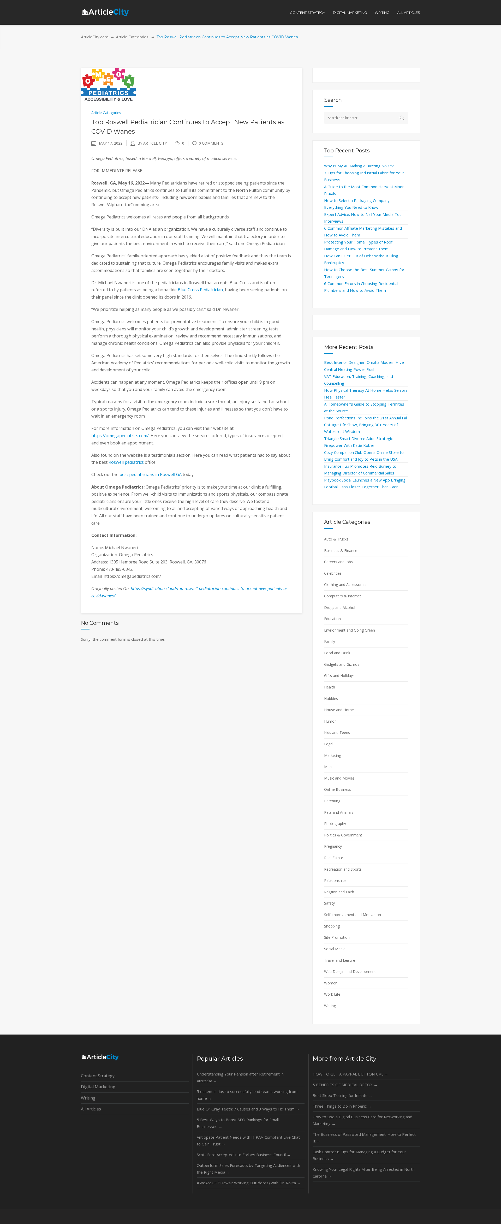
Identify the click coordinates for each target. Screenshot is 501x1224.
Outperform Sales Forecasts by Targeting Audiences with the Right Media (248, 1169)
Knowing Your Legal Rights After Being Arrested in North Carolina (364, 1173)
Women (330, 983)
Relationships (335, 880)
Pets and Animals (338, 812)
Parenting (332, 800)
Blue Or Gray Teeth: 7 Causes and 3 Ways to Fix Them (248, 1109)
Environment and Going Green (349, 630)
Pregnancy (333, 846)
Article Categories (132, 37)
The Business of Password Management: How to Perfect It (364, 1138)
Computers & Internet (342, 595)
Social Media (334, 948)
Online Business (337, 789)
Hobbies (331, 698)
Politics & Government (343, 835)
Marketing (332, 755)
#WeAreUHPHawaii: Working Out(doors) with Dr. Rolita (249, 1182)
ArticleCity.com (95, 37)
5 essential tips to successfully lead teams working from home (247, 1095)
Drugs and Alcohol (339, 607)
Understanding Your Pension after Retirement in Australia (240, 1077)
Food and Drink (337, 652)
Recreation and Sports (343, 869)
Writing (330, 1005)
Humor (330, 721)
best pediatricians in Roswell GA (151, 474)
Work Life (332, 994)
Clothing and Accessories (345, 584)
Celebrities (333, 573)
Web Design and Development (350, 971)
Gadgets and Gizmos (341, 664)
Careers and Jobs (338, 561)
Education (332, 618)
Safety (329, 903)
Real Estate (333, 857)
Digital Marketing (98, 1087)
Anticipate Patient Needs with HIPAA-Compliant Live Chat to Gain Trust (248, 1140)
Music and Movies (339, 778)
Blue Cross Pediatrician (200, 290)
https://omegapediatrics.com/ (120, 435)
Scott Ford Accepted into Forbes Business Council (244, 1154)
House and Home (339, 709)
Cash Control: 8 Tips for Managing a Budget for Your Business (359, 1155)
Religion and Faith (339, 891)
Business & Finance (340, 550)
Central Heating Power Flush (349, 369)
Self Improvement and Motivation (352, 914)
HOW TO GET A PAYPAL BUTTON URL (350, 1074)
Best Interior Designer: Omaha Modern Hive (364, 362)
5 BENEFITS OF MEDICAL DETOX (345, 1084)
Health (329, 687)
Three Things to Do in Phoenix (342, 1106)
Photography (335, 823)
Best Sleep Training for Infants (342, 1095)
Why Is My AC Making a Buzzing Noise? (359, 165)
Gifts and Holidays (339, 675)
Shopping (332, 926)
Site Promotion (337, 937)
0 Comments (211, 143)
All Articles (91, 1109)
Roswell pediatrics (126, 462)
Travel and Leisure (339, 960)
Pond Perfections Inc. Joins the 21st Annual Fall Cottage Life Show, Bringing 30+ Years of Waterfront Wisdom (366, 424)
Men (328, 766)
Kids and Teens (337, 732)
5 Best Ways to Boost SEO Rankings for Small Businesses (238, 1123)
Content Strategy (98, 1076)
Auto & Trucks (336, 539)
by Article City (152, 143)
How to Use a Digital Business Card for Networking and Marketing (362, 1120)
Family (329, 641)
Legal (328, 743)
